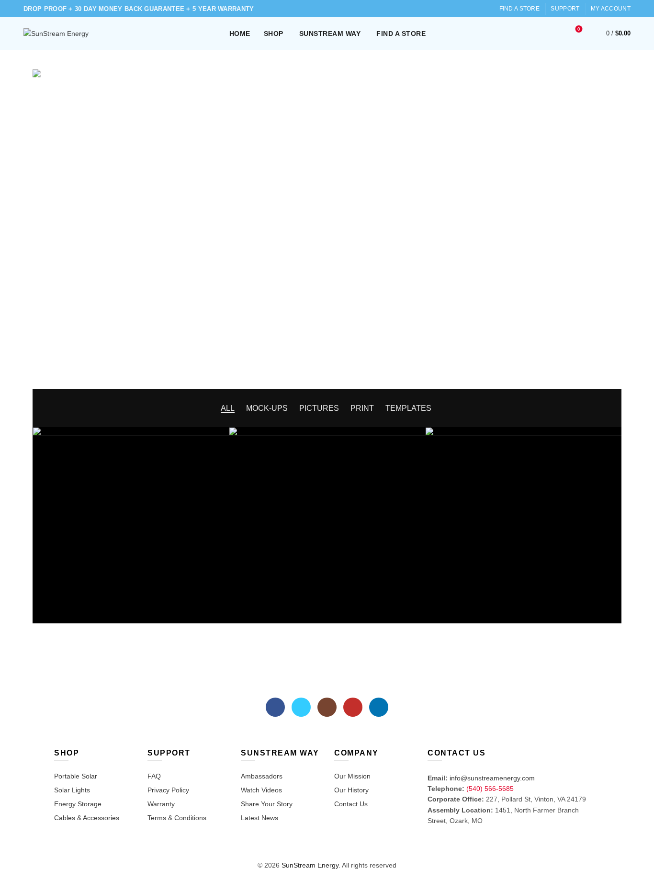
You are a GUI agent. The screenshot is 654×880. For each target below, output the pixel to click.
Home (239, 33)
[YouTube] (352, 707)
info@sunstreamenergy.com (492, 778)
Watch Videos (261, 790)
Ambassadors (261, 776)
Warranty (161, 804)
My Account (611, 8)
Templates (408, 408)
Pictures (319, 408)
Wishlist (578, 29)
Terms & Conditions (176, 818)
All (228, 408)
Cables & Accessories (86, 818)
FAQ (154, 776)
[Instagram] (327, 707)
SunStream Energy (310, 865)
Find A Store (519, 8)
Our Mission (352, 776)
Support (565, 8)
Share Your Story (267, 804)
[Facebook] (275, 707)
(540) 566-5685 (490, 788)
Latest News (259, 818)
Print (362, 408)
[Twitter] (301, 707)
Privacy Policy (168, 790)
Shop (273, 33)
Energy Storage (77, 804)
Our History (351, 790)
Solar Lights (72, 790)
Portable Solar (75, 776)
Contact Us (351, 804)
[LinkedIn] (378, 707)
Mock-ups (267, 408)
